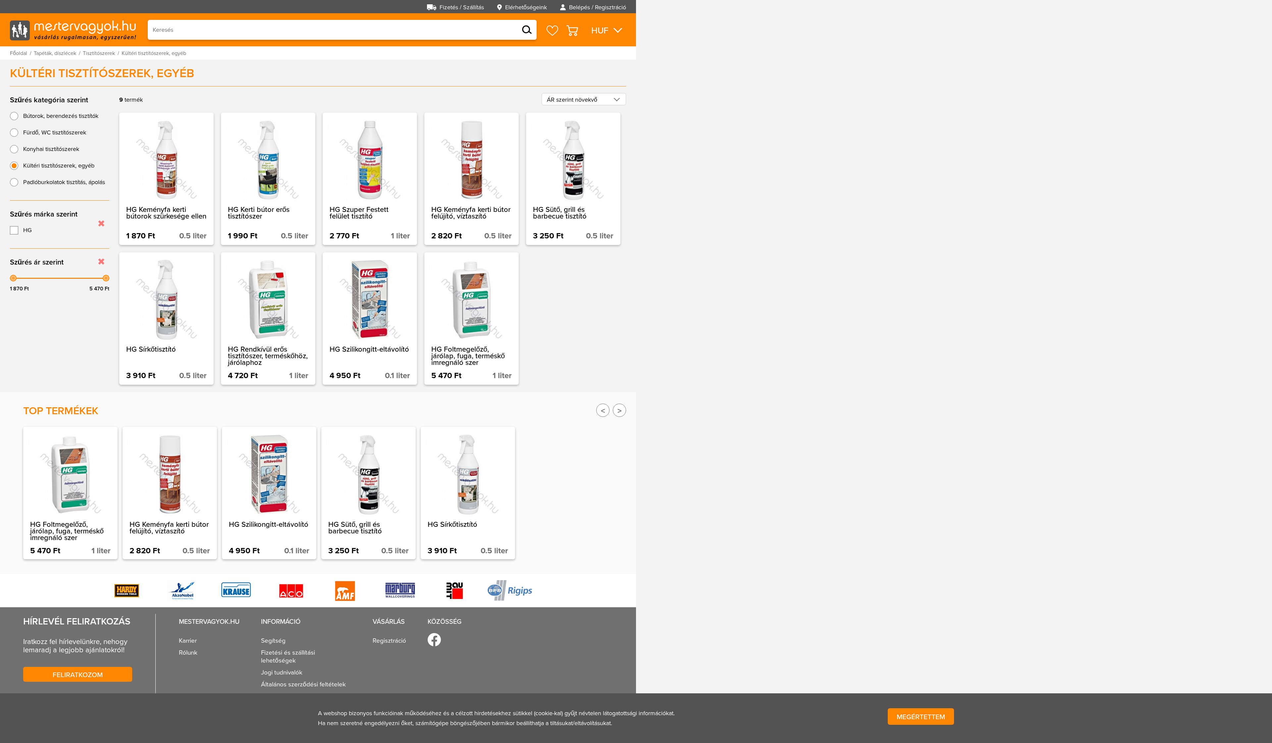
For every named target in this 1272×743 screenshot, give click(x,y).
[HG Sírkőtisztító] (166, 318)
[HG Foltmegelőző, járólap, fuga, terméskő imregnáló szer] (471, 318)
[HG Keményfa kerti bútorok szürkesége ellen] (166, 179)
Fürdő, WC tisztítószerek (54, 132)
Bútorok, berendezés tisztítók (60, 116)
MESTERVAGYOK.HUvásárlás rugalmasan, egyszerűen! (73, 29)
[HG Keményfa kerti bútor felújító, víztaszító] (471, 179)
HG (27, 230)
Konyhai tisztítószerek (51, 149)
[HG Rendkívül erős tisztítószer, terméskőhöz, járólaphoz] (268, 318)
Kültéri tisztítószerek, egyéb (58, 165)
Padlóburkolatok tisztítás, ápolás (64, 182)
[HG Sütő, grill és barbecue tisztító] (573, 179)
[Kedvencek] (552, 30)
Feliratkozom (78, 674)
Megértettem (921, 716)
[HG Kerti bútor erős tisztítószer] (268, 179)
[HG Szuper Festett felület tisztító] (370, 179)
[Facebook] (434, 639)
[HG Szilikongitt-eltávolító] (370, 318)
